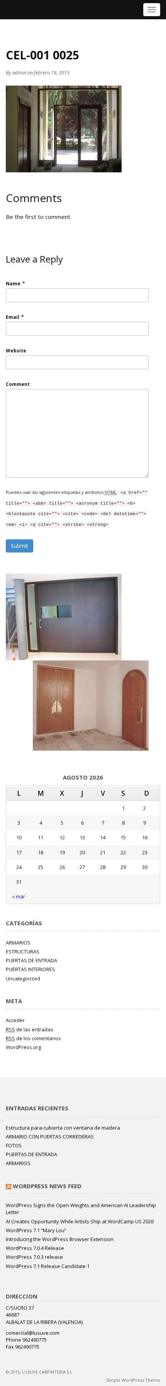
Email (12, 317)
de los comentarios (33, 1038)
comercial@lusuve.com (32, 1332)
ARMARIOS (18, 942)
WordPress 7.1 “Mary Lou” (36, 1230)
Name (13, 283)
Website (16, 350)
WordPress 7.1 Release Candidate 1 (48, 1266)
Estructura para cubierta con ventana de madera (63, 1127)
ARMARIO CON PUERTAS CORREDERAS (50, 1136)
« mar (18, 896)
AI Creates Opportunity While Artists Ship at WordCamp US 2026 (80, 1221)
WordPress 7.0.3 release (34, 1256)
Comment (18, 384)
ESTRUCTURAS (22, 951)
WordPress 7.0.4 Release (35, 1248)
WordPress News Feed (47, 1186)
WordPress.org (23, 1047)
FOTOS (14, 1145)
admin (19, 72)
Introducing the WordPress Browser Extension (59, 1239)
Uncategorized (23, 978)
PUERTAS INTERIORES (30, 969)
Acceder (15, 1020)
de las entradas (29, 1029)
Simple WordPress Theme (133, 1380)
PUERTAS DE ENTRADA (31, 960)
